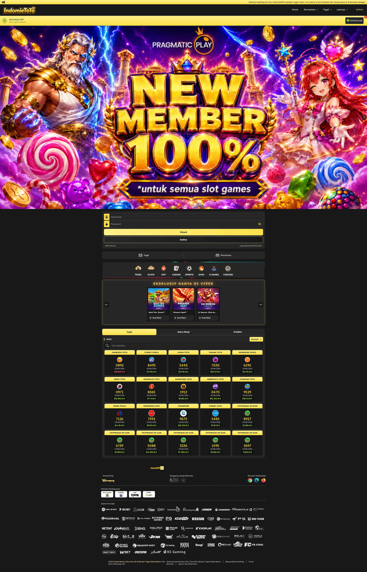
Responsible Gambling (234, 562)
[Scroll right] (260, 304)
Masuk (183, 232)
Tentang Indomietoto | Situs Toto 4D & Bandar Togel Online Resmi (193, 562)
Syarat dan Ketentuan (187, 564)
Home (295, 9)
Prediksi (238, 332)
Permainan (223, 255)
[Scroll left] (106, 304)
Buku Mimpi (184, 332)
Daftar (359, 9)
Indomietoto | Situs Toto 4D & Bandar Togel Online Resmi (137, 562)
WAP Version (110, 246)
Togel (143, 255)
